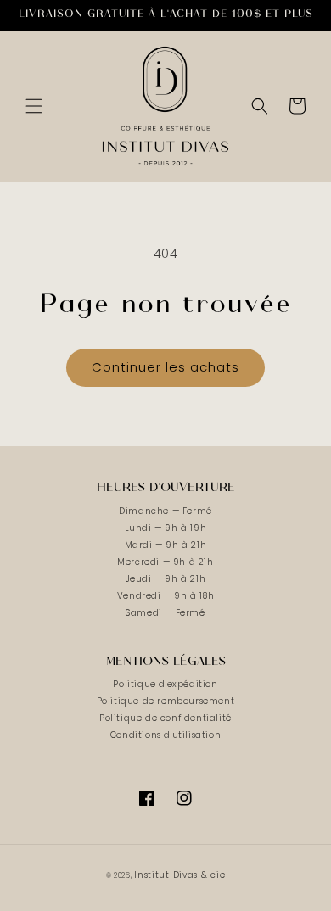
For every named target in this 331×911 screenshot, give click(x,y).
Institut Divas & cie (179, 875)
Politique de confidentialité (165, 718)
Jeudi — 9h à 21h (166, 579)
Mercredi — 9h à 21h (165, 562)
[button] (34, 106)
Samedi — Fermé (165, 612)
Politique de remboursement (166, 701)
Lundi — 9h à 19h (166, 528)
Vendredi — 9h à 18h (165, 596)
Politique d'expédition (165, 684)
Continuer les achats (165, 367)
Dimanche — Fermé (165, 511)
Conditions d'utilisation (165, 735)
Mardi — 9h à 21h (166, 545)
